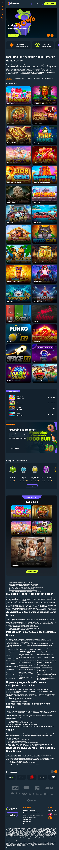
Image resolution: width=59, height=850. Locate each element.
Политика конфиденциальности (33, 815)
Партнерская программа (11, 814)
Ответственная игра (29, 817)
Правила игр (27, 821)
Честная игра (27, 819)
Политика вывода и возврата (32, 813)
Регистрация (50, 3)
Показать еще (32, 571)
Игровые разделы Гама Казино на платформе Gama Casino (26, 587)
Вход (37, 3)
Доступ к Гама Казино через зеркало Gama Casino (23, 584)
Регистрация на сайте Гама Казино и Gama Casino (23, 585)
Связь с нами (52, 810)
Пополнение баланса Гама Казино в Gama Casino (23, 590)
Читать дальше (14, 448)
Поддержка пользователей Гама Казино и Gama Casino (25, 591)
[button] (48, 35)
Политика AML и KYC (29, 810)
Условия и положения (29, 824)
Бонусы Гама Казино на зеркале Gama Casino (22, 588)
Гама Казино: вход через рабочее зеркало (21, 582)
